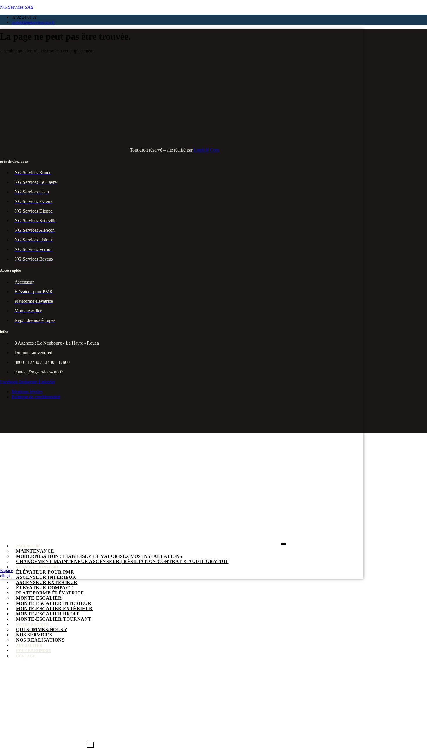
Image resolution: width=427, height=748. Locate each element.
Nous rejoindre (33, 651)
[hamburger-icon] (283, 544)
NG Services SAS (16, 7)
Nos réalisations (40, 639)
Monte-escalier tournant (54, 619)
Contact (25, 656)
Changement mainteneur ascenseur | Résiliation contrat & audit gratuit (122, 561)
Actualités (29, 645)
